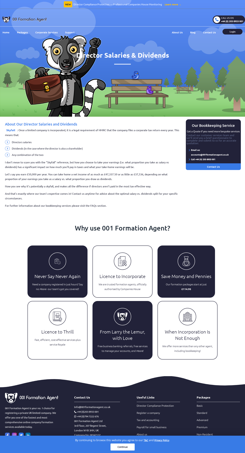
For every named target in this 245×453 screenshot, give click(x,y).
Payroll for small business (151, 427)
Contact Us (209, 32)
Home (6, 32)
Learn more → (173, 4)
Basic (200, 405)
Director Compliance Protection (155, 405)
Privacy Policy (161, 440)
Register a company (148, 412)
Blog (193, 32)
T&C (146, 440)
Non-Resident (205, 434)
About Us (177, 32)
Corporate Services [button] (46, 32)
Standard (202, 412)
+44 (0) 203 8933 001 (232, 21)
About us (142, 434)
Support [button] (69, 32)
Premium (202, 427)
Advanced (202, 420)
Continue (123, 446)
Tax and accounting (148, 420)
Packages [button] (22, 32)
